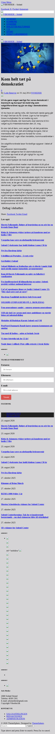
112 (8, 29)
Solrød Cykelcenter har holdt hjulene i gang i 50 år (24, 245)
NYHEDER (11, 19)
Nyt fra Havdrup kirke (11, 250)
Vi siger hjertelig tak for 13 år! (14, 338)
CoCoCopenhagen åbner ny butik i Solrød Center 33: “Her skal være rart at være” (25, 290)
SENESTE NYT (13, 413)
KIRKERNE (11, 24)
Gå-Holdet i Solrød (9, 261)
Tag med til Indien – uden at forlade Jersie (20, 333)
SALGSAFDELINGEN (16, 714)
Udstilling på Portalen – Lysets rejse (17, 256)
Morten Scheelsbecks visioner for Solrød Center (22, 504)
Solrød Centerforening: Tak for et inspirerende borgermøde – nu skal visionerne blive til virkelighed (24, 516)
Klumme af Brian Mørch (12, 483)
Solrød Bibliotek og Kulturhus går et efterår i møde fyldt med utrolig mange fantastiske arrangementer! (26, 267)
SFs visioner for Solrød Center (15, 528)
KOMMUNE (11, 21)
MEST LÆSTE (13, 416)
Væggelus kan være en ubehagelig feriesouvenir (22, 240)
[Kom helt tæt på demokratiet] (27, 72)
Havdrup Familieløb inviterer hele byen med (21, 297)
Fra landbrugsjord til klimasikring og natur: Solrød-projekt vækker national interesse (24, 283)
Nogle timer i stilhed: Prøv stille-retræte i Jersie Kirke (25, 344)
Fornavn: (5, 365)
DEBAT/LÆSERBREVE (17, 34)
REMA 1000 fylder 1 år (11, 494)
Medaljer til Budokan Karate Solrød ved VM (21, 320)
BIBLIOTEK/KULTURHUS (18, 26)
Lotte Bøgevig (10, 93)
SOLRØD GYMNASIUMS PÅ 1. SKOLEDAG (22, 302)
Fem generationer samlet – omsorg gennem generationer (26, 307)
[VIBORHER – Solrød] (11, 14)
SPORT (9, 32)
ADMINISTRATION (15, 719)
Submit (30, 726)
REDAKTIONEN (14, 716)
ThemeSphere (38, 723)
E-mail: (4, 385)
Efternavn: (6, 375)
